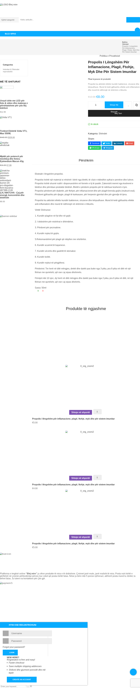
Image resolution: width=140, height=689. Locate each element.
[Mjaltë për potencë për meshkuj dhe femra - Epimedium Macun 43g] (14, 148)
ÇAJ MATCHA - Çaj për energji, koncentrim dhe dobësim (12, 195)
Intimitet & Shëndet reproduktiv (11, 70)
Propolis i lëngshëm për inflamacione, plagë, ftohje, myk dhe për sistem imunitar (73, 419)
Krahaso (136, 105)
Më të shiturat (67, 56)
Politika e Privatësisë (110, 56)
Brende (36, 56)
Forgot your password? (14, 647)
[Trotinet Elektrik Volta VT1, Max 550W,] (14, 123)
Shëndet (125, 44)
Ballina (6, 56)
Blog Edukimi (87, 56)
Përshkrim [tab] (86, 160)
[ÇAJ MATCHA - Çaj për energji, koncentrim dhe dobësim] (14, 180)
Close (137, 3)
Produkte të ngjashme (86, 308)
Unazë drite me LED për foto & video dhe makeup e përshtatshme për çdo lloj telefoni (14, 104)
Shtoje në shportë (114, 106)
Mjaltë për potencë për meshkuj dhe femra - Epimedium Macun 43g (12, 158)
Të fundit (21, 56)
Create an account (22, 680)
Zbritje (49, 56)
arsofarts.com (100, 596)
